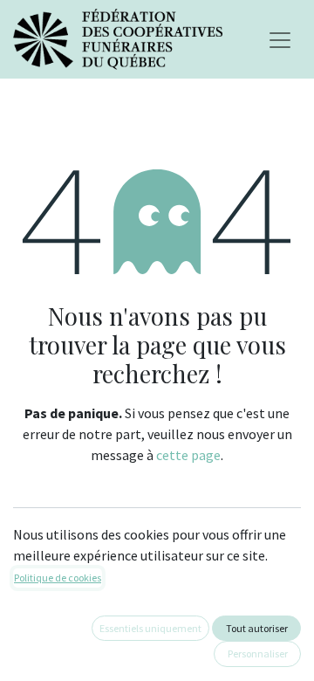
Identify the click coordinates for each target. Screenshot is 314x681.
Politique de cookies (57, 577)
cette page (188, 455)
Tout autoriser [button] (257, 628)
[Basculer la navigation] (280, 39)
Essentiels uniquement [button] (150, 628)
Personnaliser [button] (258, 653)
